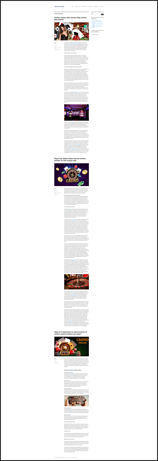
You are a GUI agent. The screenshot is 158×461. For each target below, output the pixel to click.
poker (70, 209)
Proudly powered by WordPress (73, 457)
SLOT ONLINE (90, 6)
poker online (59, 49)
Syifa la (55, 190)
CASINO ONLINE (77, 6)
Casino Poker (74, 259)
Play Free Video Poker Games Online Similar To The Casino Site (70, 160)
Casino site (78, 144)
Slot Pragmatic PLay (72, 148)
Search (92, 13)
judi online (55, 49)
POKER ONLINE (83, 6)
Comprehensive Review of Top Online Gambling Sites (61, 457)
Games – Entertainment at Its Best (96, 20)
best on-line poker (74, 219)
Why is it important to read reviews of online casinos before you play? (70, 333)
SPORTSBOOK (95, 6)
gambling (72, 122)
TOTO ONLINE (101, 6)
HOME (72, 6)
